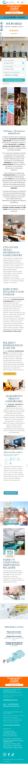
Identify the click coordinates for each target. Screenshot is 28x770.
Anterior (1, 465)
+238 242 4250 (15, 744)
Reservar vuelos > (14, 12)
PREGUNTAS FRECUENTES (11, 706)
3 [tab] (16, 447)
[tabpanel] (14, 442)
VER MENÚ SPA (9, 373)
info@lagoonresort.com (10, 700)
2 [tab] (14, 447)
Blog (5, 704)
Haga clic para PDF (20, 607)
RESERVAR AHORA (10, 493)
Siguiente (26, 465)
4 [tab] (18, 447)
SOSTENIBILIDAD (13, 704)
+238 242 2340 (16, 738)
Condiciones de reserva (11, 725)
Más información (11, 523)
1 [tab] (12, 447)
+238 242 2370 (17, 746)
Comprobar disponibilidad (14, 80)
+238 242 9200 (17, 747)
